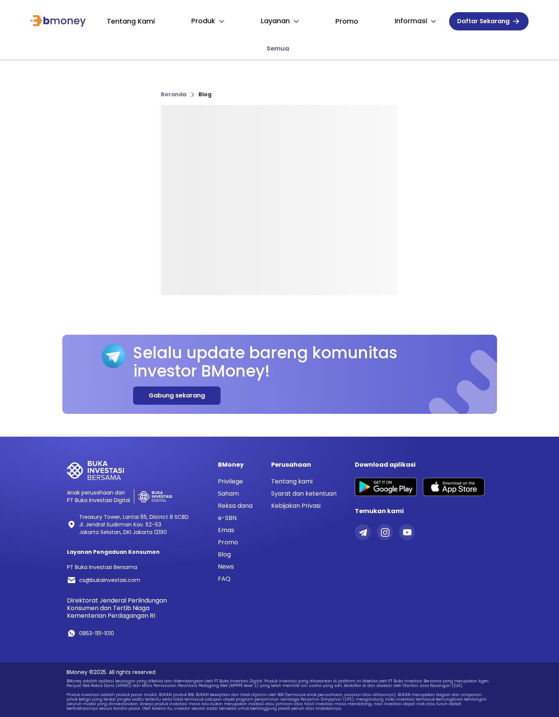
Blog (205, 94)
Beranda (173, 94)
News (226, 567)
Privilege (230, 481)
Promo (228, 542)
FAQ (224, 579)
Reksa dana (235, 506)
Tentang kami (292, 481)
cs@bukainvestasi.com (109, 580)
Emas (226, 530)
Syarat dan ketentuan (304, 493)
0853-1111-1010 (96, 633)
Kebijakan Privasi (296, 505)
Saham (228, 494)
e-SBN (227, 518)
